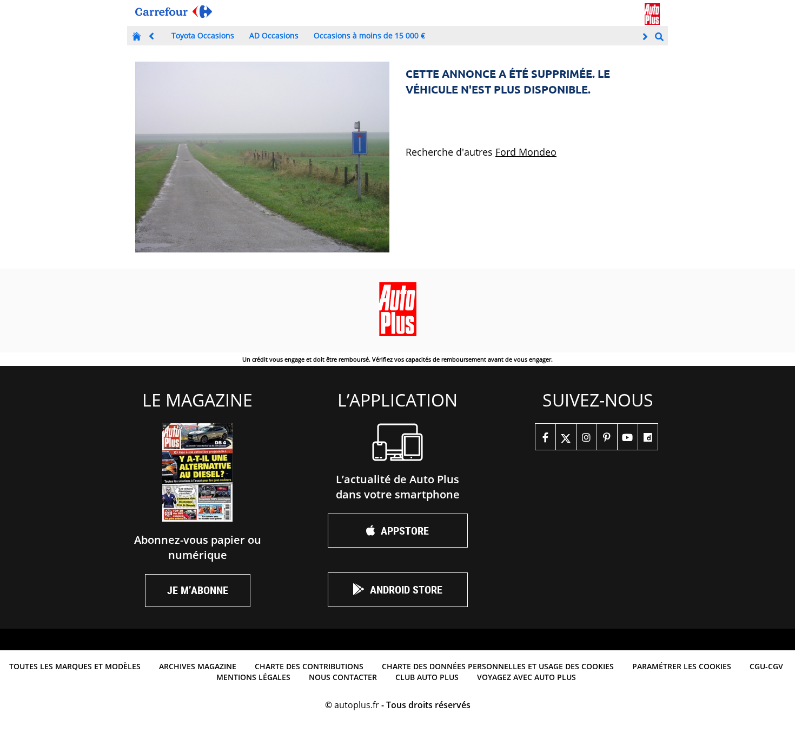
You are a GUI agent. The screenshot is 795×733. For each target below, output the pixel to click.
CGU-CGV (766, 666)
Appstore (405, 530)
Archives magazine (197, 666)
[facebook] (545, 436)
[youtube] (627, 436)
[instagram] (586, 436)
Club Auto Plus (427, 677)
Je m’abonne (197, 590)
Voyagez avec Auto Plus (526, 677)
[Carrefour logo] (173, 11)
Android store (406, 589)
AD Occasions (274, 35)
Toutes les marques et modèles (75, 666)
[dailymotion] (648, 436)
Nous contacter (343, 677)
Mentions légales (253, 677)
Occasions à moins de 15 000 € (369, 35)
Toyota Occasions (202, 35)
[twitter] (565, 436)
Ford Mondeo (525, 151)
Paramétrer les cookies (681, 666)
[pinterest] (607, 436)
